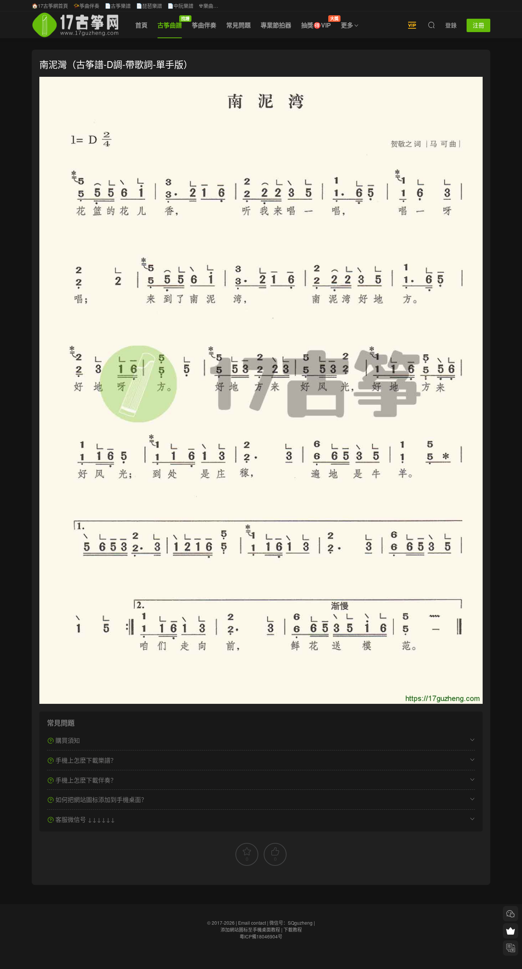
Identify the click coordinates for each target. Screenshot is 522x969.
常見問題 (238, 25)
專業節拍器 (276, 25)
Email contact (252, 922)
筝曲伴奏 (204, 25)
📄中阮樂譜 (180, 5)
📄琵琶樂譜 (149, 5)
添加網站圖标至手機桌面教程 (250, 929)
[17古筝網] (75, 24)
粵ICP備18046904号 (261, 936)
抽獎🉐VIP (318, 22)
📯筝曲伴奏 (86, 5)
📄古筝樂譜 (118, 5)
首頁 (141, 25)
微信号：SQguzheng (291, 922)
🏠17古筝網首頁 (50, 5)
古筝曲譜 (172, 22)
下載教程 (293, 929)
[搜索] (431, 25)
